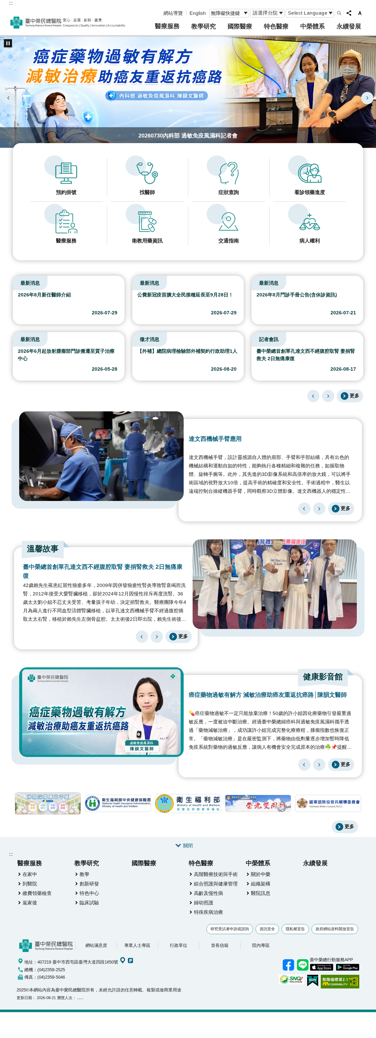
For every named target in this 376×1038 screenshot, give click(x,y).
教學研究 (203, 26)
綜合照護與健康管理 (216, 883)
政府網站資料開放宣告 (335, 929)
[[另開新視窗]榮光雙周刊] (258, 803)
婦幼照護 (203, 902)
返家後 (30, 902)
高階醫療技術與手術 (216, 874)
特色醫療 (276, 26)
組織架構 (260, 883)
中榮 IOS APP (321, 967)
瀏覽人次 (64, 998)
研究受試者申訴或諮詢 (230, 929)
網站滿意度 (96, 945)
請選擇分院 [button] (265, 13)
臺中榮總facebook (288, 965)
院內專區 (261, 945)
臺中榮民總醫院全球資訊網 (67, 22)
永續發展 (349, 26)
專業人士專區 (137, 945)
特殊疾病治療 (208, 912)
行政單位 (178, 945)
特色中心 (89, 893)
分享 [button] (348, 13)
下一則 (367, 98)
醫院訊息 (260, 893)
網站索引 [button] (339, 13)
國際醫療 (240, 26)
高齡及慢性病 (208, 893)
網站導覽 (173, 13)
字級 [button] (360, 13)
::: (11, 3)
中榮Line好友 (302, 965)
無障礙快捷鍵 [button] (225, 13)
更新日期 (24, 998)
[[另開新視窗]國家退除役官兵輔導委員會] (328, 803)
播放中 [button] (8, 43)
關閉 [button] (188, 845)
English (198, 13)
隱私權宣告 (295, 929)
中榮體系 (312, 26)
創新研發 (89, 883)
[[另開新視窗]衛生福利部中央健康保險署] (118, 803)
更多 (354, 395)
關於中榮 (260, 874)
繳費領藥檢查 (37, 893)
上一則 (9, 98)
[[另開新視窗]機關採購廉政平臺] (48, 803)
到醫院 (30, 883)
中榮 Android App (347, 967)
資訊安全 (267, 929)
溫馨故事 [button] (43, 548)
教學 (84, 874)
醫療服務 (167, 26)
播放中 (15, 282)
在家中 (30, 874)
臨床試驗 (89, 902)
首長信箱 (219, 945)
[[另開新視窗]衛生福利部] (188, 803)
